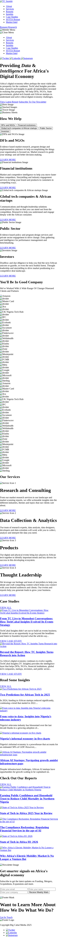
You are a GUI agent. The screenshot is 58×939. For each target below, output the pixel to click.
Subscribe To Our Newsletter (32, 102)
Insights (9, 14)
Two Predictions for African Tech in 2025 (25, 694)
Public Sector (46, 128)
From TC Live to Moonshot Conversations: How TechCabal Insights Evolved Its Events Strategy (26, 621)
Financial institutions (27, 125)
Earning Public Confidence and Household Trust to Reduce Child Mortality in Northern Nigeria (27, 798)
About (9, 6)
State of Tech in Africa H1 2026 (19, 841)
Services (10, 9)
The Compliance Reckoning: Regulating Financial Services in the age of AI (24, 829)
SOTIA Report (13, 19)
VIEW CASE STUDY (11, 641)
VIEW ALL (5, 607)
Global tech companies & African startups (19, 128)
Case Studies (12, 17)
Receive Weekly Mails (38, 892)
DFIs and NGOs (8, 125)
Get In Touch (6, 917)
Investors (5, 131)
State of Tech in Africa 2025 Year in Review (26, 813)
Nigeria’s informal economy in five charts (25, 738)
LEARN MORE (8, 159)
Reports (9, 11)
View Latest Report (9, 102)
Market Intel (11, 22)
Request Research (8, 27)
